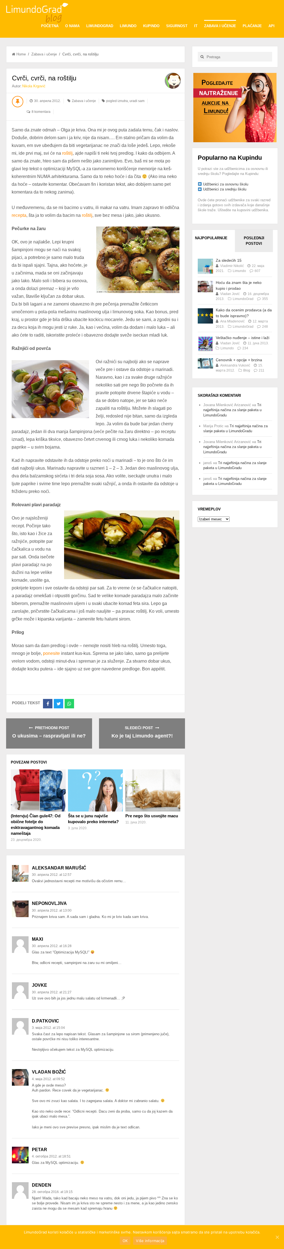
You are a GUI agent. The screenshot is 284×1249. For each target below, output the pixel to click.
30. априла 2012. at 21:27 (52, 992)
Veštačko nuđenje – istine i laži (242, 337)
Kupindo (151, 26)
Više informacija (150, 1240)
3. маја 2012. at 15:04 (48, 1028)
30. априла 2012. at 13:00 (52, 910)
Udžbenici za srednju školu (224, 189)
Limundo (128, 26)
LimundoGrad (99, 26)
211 (261, 370)
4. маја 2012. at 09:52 (48, 1079)
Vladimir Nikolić (232, 266)
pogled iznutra (117, 101)
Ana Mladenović (232, 321)
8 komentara (41, 112)
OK (125, 1240)
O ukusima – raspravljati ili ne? (49, 736)
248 (265, 327)
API (271, 26)
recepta (19, 215)
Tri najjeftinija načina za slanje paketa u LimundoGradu (232, 410)
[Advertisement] (235, 107)
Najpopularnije (211, 238)
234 (245, 348)
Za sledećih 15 (229, 260)
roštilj (67, 153)
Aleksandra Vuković (235, 365)
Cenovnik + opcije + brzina (239, 360)
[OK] (277, 1237)
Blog (246, 370)
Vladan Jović (230, 294)
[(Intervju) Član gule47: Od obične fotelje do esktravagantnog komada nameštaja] (38, 790)
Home (21, 54)
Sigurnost (176, 26)
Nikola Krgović (33, 86)
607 (257, 271)
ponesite (51, 653)
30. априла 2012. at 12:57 (52, 875)
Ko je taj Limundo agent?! (142, 736)
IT (195, 26)
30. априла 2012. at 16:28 (52, 946)
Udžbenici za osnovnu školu (225, 184)
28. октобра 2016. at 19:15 (52, 1192)
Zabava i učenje (220, 26)
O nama (72, 26)
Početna (50, 26)
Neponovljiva (49, 903)
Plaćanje (252, 26)
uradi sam (137, 101)
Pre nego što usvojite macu (151, 815)
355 (265, 299)
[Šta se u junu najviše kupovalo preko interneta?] (95, 790)
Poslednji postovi (254, 241)
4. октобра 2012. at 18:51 (51, 1156)
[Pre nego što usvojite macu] (152, 790)
